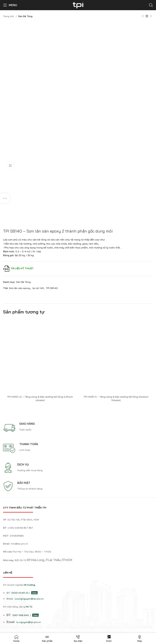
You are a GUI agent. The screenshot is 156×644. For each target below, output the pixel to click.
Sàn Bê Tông (25, 16)
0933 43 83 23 (19, 592)
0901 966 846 (20, 615)
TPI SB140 (52, 288)
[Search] (151, 5)
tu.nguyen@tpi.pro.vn (28, 622)
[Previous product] (143, 16)
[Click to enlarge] (10, 166)
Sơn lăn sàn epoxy (19, 288)
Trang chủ (9, 16)
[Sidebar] (5, 198)
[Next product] (151, 16)
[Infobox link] (79, 428)
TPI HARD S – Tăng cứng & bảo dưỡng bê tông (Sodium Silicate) (115, 398)
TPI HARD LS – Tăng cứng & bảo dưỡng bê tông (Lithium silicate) (40, 398)
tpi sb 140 (38, 288)
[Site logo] (78, 4)
